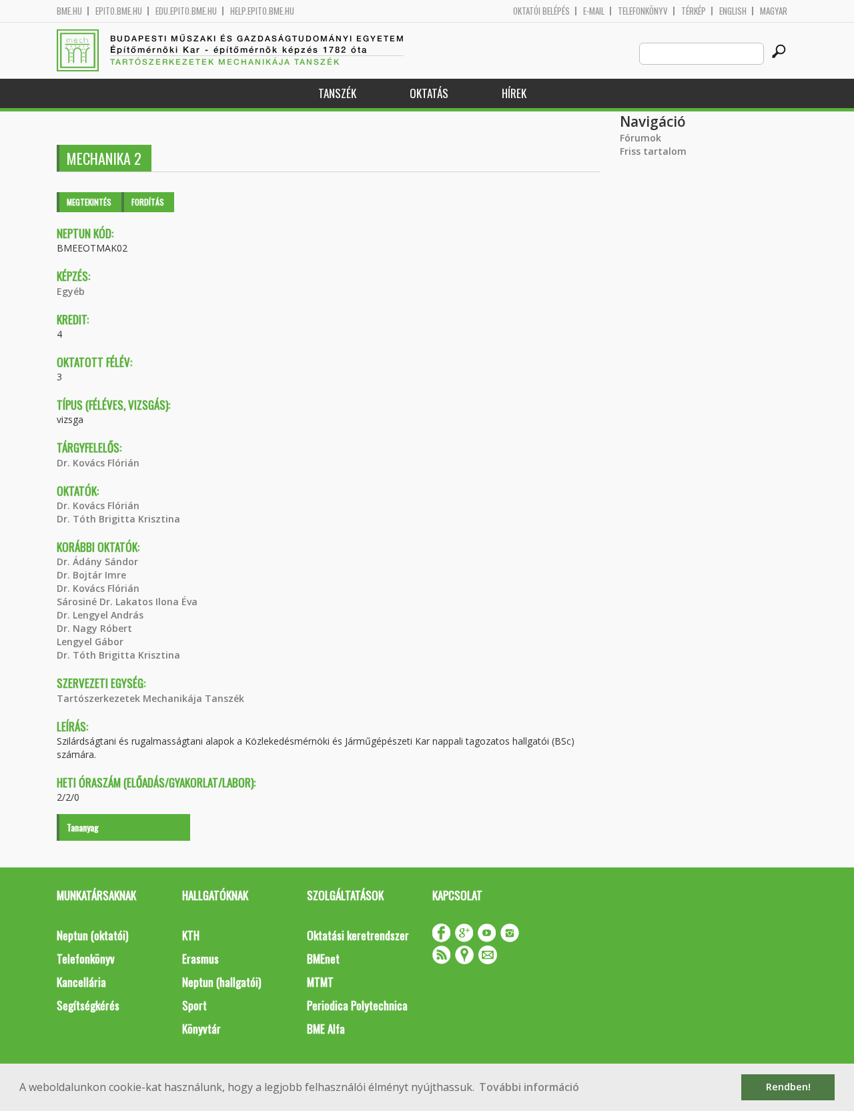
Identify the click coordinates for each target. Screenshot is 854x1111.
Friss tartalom (653, 151)
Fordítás (147, 202)
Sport (194, 1005)
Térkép (693, 11)
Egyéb (71, 291)
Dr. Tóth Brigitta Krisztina (118, 518)
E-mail (593, 11)
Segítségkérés (88, 1005)
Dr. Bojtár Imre (91, 575)
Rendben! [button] (788, 1086)
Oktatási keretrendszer (358, 935)
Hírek (514, 93)
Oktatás (429, 93)
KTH (190, 935)
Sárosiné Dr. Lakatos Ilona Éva (127, 601)
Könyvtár (201, 1028)
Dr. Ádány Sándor (97, 561)
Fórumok (640, 137)
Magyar (773, 11)
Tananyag (83, 827)
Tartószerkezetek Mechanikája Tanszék (150, 698)
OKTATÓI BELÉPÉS (541, 11)
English (733, 11)
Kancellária (81, 982)
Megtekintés (89, 202)
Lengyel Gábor (90, 641)
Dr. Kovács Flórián (98, 462)
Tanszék (337, 93)
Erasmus (200, 958)
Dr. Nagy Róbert (94, 628)
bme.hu (69, 11)
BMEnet (323, 958)
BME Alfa (326, 1028)
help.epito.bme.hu (262, 11)
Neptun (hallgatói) (221, 982)
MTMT (320, 982)
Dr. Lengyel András (100, 615)
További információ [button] (529, 1087)
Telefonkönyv (643, 11)
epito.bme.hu (118, 11)
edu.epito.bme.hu (186, 11)
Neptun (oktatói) (92, 935)
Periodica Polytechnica (357, 1005)
